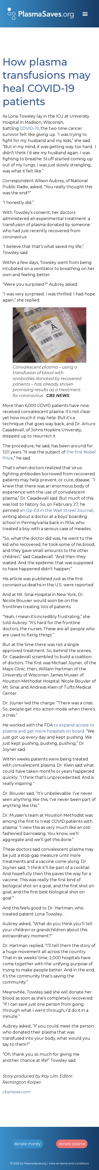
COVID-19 (29, 128)
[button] (85, 13)
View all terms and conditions (69, 1163)
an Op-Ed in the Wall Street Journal (56, 510)
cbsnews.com (16, 1091)
